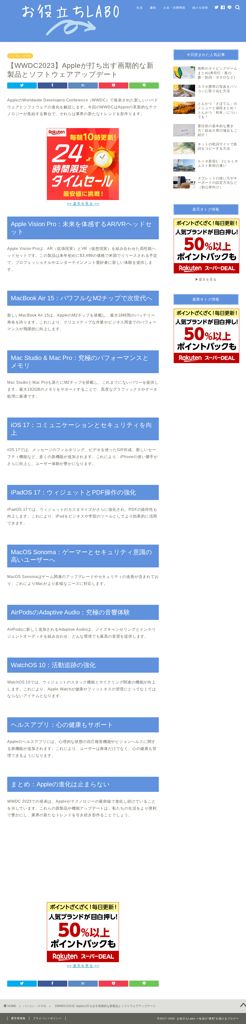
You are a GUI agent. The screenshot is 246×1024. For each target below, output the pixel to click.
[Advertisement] (83, 864)
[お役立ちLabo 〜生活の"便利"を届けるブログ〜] (71, 34)
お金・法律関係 (174, 7)
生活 (139, 7)
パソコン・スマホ (20, 55)
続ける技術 (200, 7)
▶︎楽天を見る (206, 279)
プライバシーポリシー (47, 1018)
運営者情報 (18, 1018)
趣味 (153, 7)
